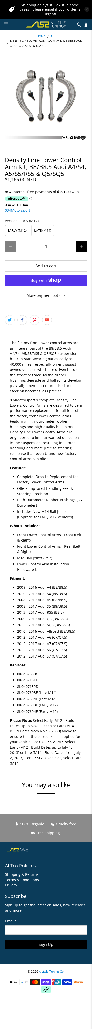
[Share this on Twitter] (10, 320)
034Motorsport (17, 210)
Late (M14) (42, 230)
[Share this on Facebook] (22, 320)
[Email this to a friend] (47, 320)
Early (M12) (17, 230)
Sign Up (46, 944)
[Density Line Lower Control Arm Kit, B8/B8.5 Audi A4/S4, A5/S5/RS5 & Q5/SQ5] (46, 100)
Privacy (11, 885)
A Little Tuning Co (51, 971)
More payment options (46, 295)
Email (11, 921)
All (53, 36)
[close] (86, 9)
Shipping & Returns (22, 874)
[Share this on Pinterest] (34, 320)
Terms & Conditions (22, 879)
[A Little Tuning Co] (46, 24)
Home (41, 36)
